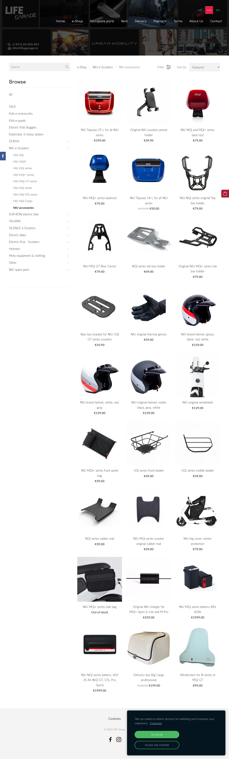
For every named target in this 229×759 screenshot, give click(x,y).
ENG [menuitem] (209, 10)
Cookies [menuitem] (114, 718)
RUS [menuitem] (218, 10)
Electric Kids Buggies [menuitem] (22, 127)
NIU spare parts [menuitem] (102, 21)
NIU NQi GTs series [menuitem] (25, 194)
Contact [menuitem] (216, 21)
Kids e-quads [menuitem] (17, 120)
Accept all (156, 734)
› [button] (68, 141)
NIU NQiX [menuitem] (19, 161)
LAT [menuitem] (200, 10)
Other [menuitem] (13, 263)
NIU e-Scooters (103, 67)
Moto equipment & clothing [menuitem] (27, 256)
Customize (156, 723)
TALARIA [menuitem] (15, 221)
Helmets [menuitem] (14, 249)
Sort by (181, 67)
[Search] (67, 67)
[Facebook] (110, 739)
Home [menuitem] (60, 21)
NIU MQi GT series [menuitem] (25, 181)
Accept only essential (157, 745)
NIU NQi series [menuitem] (22, 188)
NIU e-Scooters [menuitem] (19, 148)
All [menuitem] (10, 94)
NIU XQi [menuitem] (18, 155)
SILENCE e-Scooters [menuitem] (22, 228)
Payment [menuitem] (160, 21)
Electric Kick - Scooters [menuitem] (24, 242)
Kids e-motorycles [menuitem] (21, 113)
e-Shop (81, 67)
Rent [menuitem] (124, 21)
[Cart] (225, 193)
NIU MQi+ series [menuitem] (23, 175)
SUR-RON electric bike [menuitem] (24, 214)
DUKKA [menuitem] (14, 141)
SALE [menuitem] (12, 106)
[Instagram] (119, 739)
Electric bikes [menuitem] (17, 235)
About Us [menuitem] (196, 21)
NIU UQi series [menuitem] (22, 168)
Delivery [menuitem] (141, 21)
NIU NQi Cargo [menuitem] (22, 201)
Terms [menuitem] (178, 21)
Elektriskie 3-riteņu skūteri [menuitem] (26, 134)
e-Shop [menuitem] (77, 21)
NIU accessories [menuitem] (23, 208)
